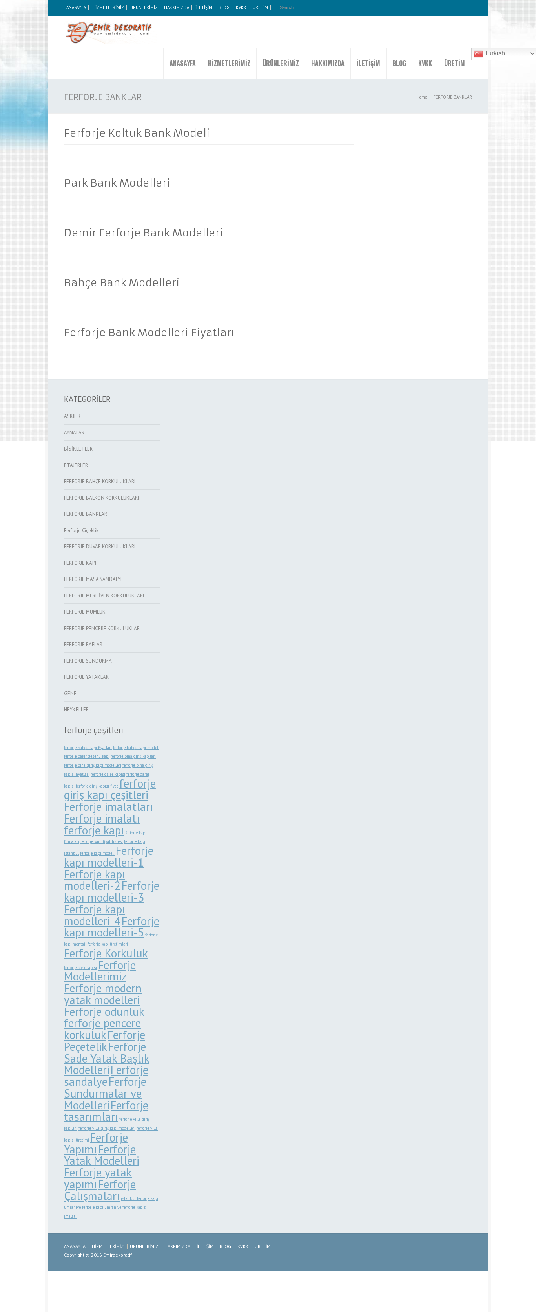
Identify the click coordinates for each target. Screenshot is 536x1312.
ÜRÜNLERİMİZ (144, 7)
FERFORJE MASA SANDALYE (93, 579)
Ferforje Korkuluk (106, 953)
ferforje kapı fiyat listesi (101, 841)
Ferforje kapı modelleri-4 (94, 915)
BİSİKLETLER (78, 448)
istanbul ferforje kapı (139, 1198)
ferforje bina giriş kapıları (133, 756)
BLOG (224, 7)
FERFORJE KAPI (80, 563)
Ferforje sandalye (106, 1075)
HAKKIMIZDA (176, 7)
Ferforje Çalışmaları (100, 1189)
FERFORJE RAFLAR (83, 644)
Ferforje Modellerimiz (100, 970)
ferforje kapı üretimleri (108, 944)
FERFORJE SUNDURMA (88, 661)
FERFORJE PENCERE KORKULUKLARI (102, 628)
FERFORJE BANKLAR (85, 514)
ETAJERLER (76, 465)
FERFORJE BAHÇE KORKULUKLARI (99, 481)
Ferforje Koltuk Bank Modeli (137, 133)
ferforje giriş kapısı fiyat (97, 786)
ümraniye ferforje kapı (83, 1207)
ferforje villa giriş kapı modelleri (106, 1128)
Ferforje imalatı (102, 818)
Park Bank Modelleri (117, 183)
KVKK (241, 7)
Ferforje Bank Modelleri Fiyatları (149, 332)
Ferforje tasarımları (106, 1111)
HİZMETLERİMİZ (108, 7)
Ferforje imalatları (108, 806)
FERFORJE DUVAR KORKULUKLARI (99, 546)
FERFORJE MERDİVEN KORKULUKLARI (104, 595)
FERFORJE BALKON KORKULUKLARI (101, 498)
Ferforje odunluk (104, 1011)
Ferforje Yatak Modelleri (101, 1155)
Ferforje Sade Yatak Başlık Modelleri (106, 1058)
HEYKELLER (76, 709)
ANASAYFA (76, 7)
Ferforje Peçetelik (104, 1040)
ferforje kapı (94, 830)
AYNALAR (74, 432)
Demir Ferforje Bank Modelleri (143, 233)
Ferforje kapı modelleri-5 (111, 926)
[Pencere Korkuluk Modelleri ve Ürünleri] (111, 32)
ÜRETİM (260, 7)
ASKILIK (72, 416)
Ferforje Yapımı (96, 1143)
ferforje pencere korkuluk (102, 1028)
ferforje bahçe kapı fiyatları (88, 747)
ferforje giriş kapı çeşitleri (110, 789)
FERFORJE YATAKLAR (86, 677)
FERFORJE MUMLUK (85, 611)
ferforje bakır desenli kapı (86, 756)
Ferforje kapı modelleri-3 (111, 891)
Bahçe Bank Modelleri (122, 283)
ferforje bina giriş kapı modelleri (92, 765)
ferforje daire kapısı (108, 774)
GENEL (71, 693)
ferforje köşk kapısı (80, 967)
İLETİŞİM (203, 7)
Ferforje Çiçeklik (81, 530)
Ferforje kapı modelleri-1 (108, 856)
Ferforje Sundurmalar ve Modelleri (105, 1093)
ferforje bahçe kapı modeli (136, 747)
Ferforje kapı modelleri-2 (94, 880)
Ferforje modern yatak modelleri (103, 993)
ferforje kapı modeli (97, 853)
